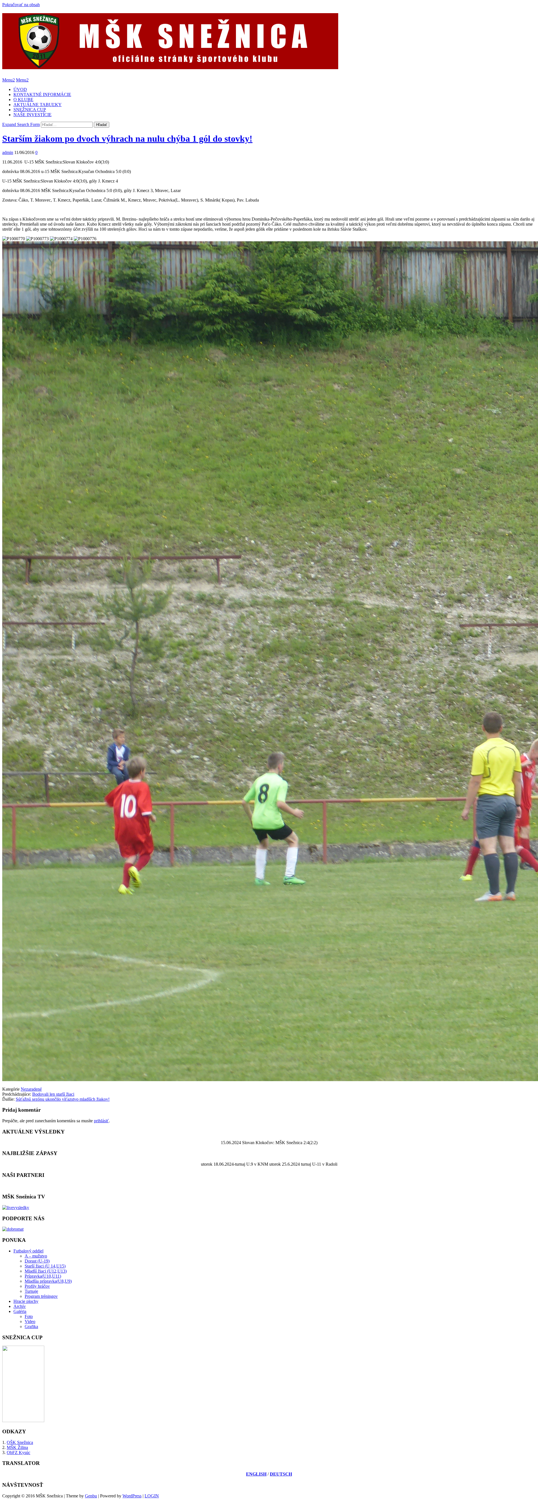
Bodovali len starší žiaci (53, 1094)
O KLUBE (23, 99)
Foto (29, 1316)
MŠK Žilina (17, 1447)
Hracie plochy (25, 1301)
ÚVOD (20, 89)
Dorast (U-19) (37, 1261)
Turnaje (31, 1291)
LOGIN (152, 1495)
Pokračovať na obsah (21, 4)
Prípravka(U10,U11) (43, 1276)
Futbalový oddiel (28, 1251)
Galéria (19, 1311)
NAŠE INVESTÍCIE (32, 114)
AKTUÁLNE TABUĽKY (37, 104)
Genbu (91, 1495)
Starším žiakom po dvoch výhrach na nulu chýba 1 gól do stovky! (127, 139)
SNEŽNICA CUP (29, 109)
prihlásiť (101, 1120)
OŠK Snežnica (20, 1442)
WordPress (132, 1495)
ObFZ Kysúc (18, 1452)
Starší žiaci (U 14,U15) (45, 1266)
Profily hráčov (37, 1286)
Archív (19, 1306)
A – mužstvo (36, 1256)
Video (30, 1321)
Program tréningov (41, 1296)
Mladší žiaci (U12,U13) (46, 1271)
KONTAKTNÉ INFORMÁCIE (42, 94)
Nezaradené (31, 1089)
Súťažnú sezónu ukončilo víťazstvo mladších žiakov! (63, 1099)
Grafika (31, 1326)
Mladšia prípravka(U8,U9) (48, 1281)
